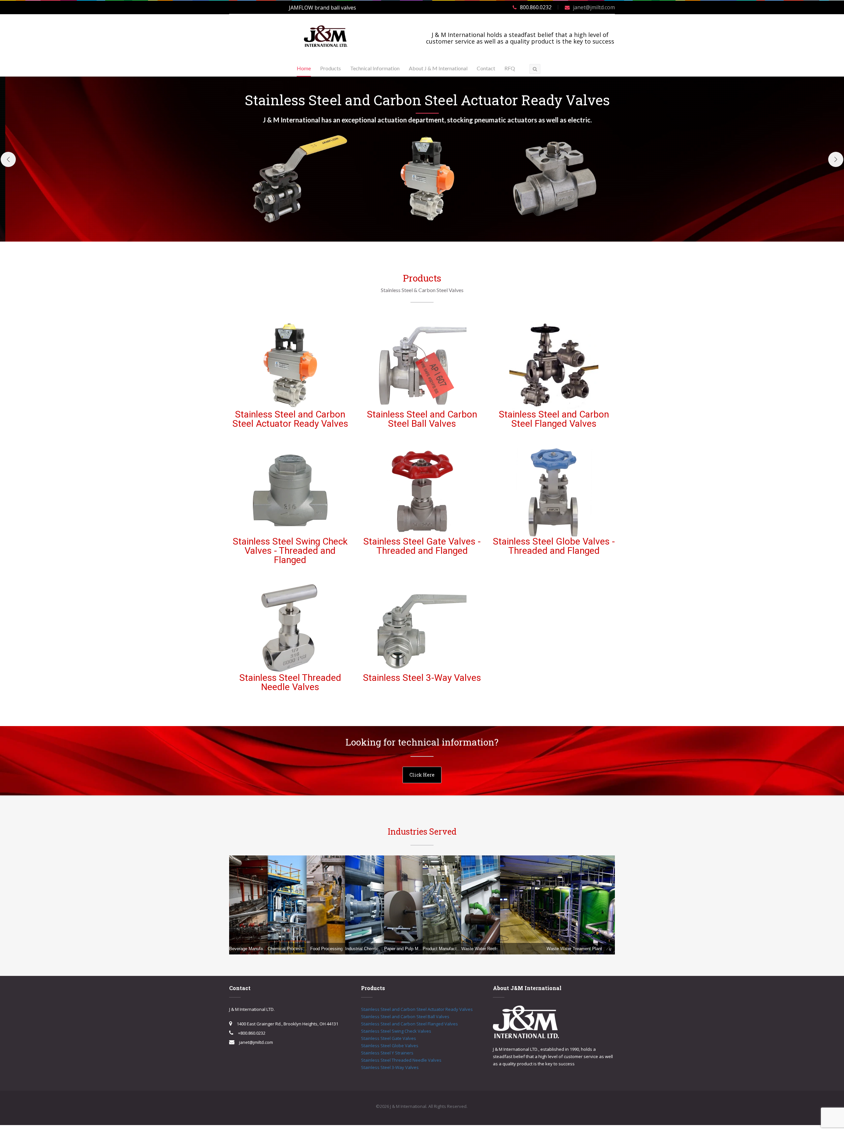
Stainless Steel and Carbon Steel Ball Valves (422, 419)
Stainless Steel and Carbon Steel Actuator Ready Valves (290, 419)
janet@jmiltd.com (594, 7)
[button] (8, 159)
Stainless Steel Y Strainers (387, 1053)
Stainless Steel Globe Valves (389, 1046)
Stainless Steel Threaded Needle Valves (290, 682)
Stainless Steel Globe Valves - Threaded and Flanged (554, 546)
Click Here (422, 775)
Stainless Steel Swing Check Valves (396, 1031)
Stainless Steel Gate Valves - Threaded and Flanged (422, 546)
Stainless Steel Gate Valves (388, 1038)
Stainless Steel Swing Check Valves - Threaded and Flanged (290, 550)
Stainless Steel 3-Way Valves (422, 677)
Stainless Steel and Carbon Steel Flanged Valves (554, 419)
